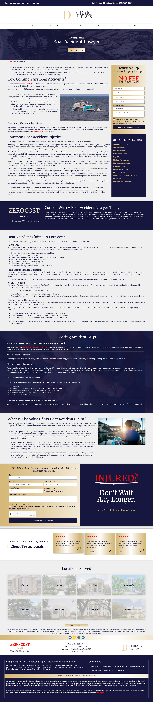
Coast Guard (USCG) (28, 84)
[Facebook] (70, 637)
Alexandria (129, 585)
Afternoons (60, 491)
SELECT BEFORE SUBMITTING (19, 504)
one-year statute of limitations (34, 347)
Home (10, 62)
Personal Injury (56, 26)
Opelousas (24, 609)
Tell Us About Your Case (17, 495)
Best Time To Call (49, 488)
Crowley (128, 609)
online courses (39, 131)
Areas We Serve (99, 26)
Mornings (49, 491)
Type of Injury (14, 488)
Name (11, 475)
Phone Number (49, 481)
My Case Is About (118, 105)
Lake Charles (93, 585)
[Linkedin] (83, 637)
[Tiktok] (78, 637)
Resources (116, 26)
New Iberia (59, 609)
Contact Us (133, 26)
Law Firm (19, 26)
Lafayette (24, 585)
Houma (59, 585)
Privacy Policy (101, 693)
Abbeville (94, 609)
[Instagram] (74, 637)
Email (11, 481)
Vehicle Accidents (77, 26)
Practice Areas (37, 26)
